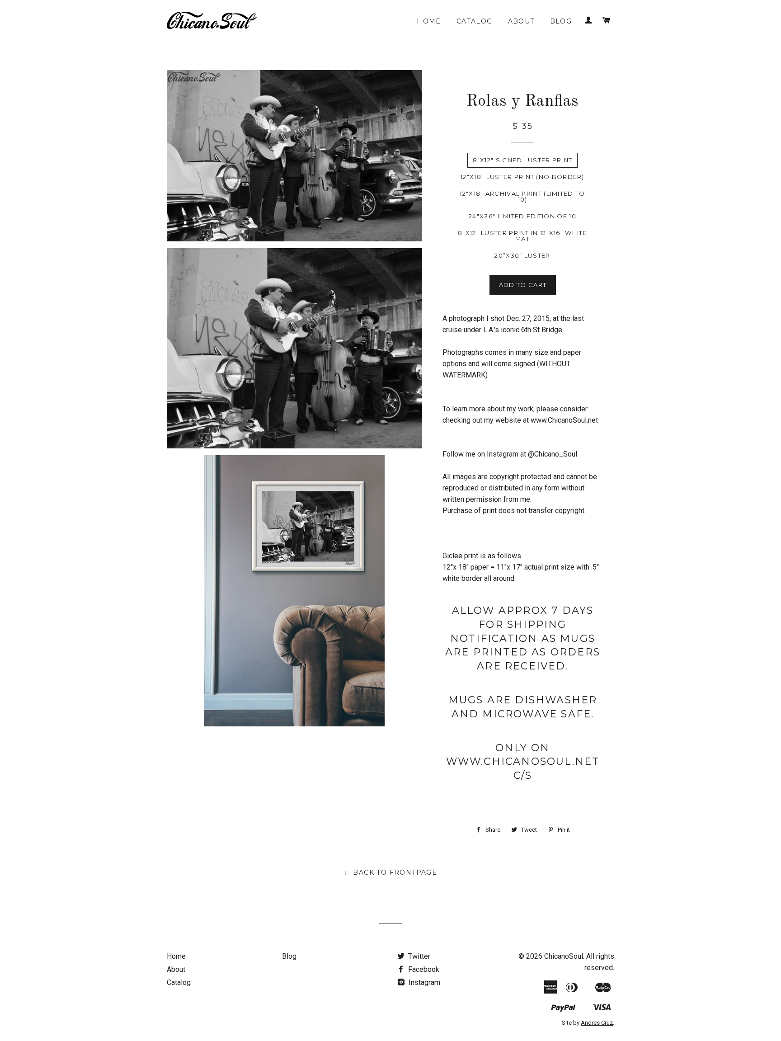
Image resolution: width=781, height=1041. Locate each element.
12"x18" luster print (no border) (522, 176)
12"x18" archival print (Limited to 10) (522, 196)
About (521, 21)
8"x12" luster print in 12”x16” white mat (522, 235)
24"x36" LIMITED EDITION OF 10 (522, 216)
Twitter (418, 956)
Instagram (423, 982)
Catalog (474, 21)
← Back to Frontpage (391, 872)
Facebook (422, 969)
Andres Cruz (597, 1022)
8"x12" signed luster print (523, 160)
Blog (561, 21)
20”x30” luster (522, 255)
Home (429, 21)
